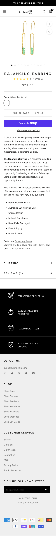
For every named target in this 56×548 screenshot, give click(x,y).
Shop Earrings (11, 396)
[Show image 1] (11, 65)
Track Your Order (12, 470)
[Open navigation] (4, 11)
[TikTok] (41, 373)
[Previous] (5, 65)
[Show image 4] (21, 65)
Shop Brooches (11, 416)
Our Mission (10, 449)
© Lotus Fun (28, 498)
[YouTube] (33, 373)
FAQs (6, 460)
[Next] (50, 65)
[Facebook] (5, 373)
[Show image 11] (44, 65)
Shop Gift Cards (12, 421)
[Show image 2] (15, 65)
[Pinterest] (26, 373)
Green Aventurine (21, 248)
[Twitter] (12, 373)
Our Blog (8, 444)
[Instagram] (19, 373)
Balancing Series (23, 241)
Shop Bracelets (11, 411)
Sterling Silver (20, 245)
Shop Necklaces (12, 406)
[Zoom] (49, 24)
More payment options (28, 130)
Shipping (11, 263)
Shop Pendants (11, 401)
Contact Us (9, 455)
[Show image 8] (34, 65)
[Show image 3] (18, 65)
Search (7, 439)
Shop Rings (9, 391)
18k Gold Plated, (36, 245)
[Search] (44, 11)
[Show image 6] (28, 65)
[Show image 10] (41, 65)
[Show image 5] (25, 65)
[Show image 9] (38, 65)
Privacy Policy (11, 465)
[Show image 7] (31, 65)
